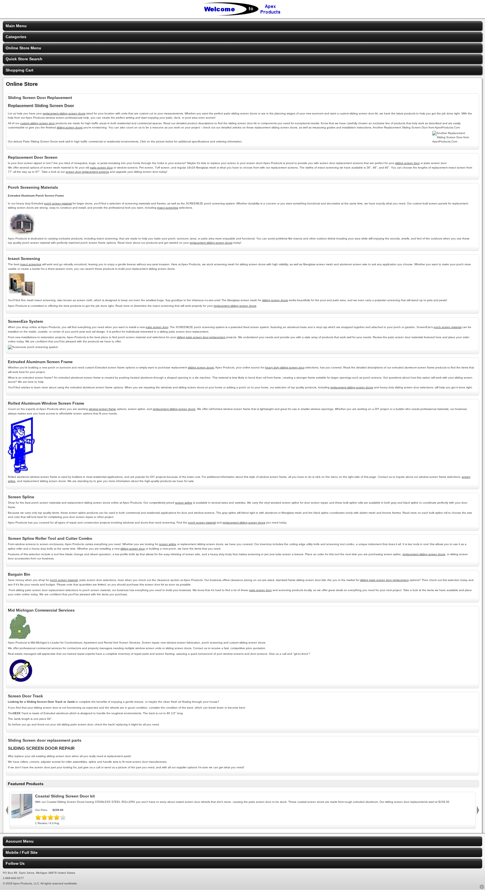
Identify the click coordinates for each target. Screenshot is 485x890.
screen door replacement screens (87, 171)
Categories (16, 36)
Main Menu (16, 26)
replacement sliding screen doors (64, 113)
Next (478, 810)
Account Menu (20, 841)
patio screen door (101, 167)
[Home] (242, 14)
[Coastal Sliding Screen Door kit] (21, 817)
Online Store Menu (23, 48)
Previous (7, 810)
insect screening (167, 207)
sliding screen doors (70, 127)
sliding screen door (407, 163)
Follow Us (15, 863)
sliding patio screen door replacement (201, 337)
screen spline (183, 502)
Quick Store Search (24, 59)
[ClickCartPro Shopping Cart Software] (481, 888)
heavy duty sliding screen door (285, 367)
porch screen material (58, 203)
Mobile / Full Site (22, 852)
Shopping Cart (19, 70)
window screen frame (102, 409)
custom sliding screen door (37, 123)
